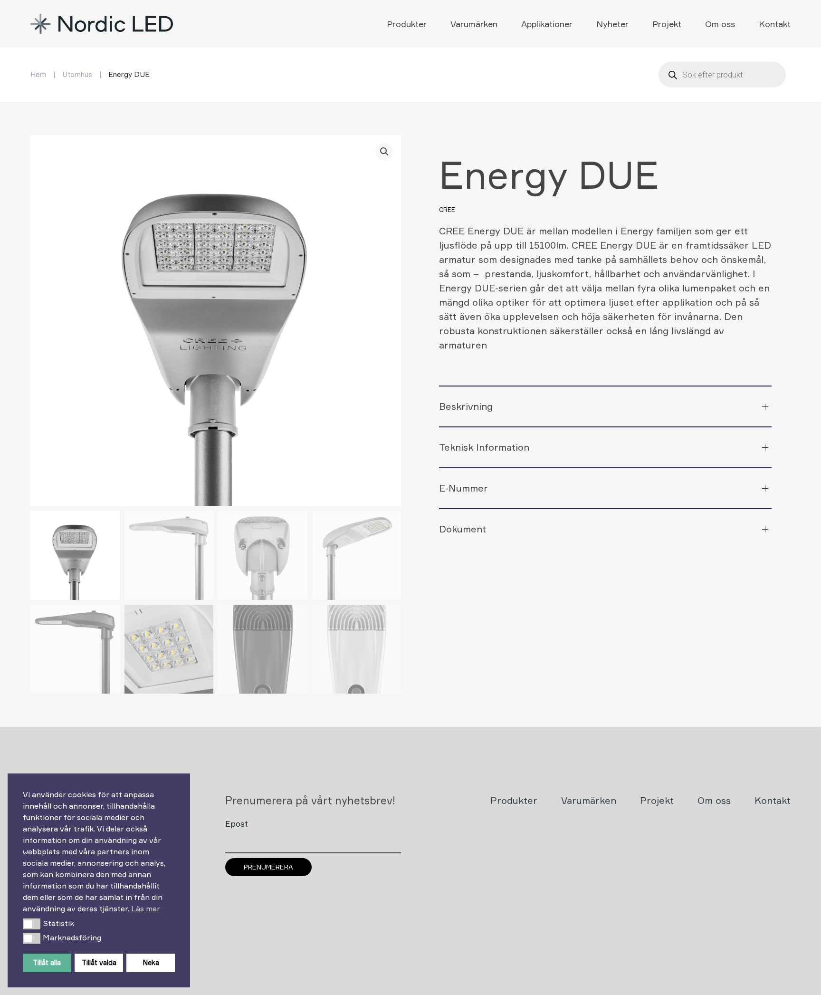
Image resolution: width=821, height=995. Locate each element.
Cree (447, 209)
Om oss (720, 24)
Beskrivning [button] (466, 406)
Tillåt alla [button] (47, 962)
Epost (236, 824)
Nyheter (612, 24)
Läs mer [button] (145, 908)
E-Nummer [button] (463, 488)
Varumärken (473, 24)
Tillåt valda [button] (99, 962)
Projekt (666, 24)
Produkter (407, 24)
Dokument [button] (462, 529)
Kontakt (775, 24)
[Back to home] (102, 24)
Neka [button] (151, 962)
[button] (31, 923)
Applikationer (547, 24)
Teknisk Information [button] (484, 447)
